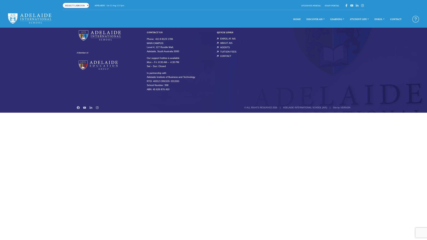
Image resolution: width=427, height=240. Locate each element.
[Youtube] (84, 107)
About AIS (226, 43)
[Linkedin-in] (90, 107)
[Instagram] (97, 107)
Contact (225, 56)
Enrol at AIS (228, 38)
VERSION (345, 107)
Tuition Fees (228, 51)
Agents (225, 47)
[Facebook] (78, 107)
